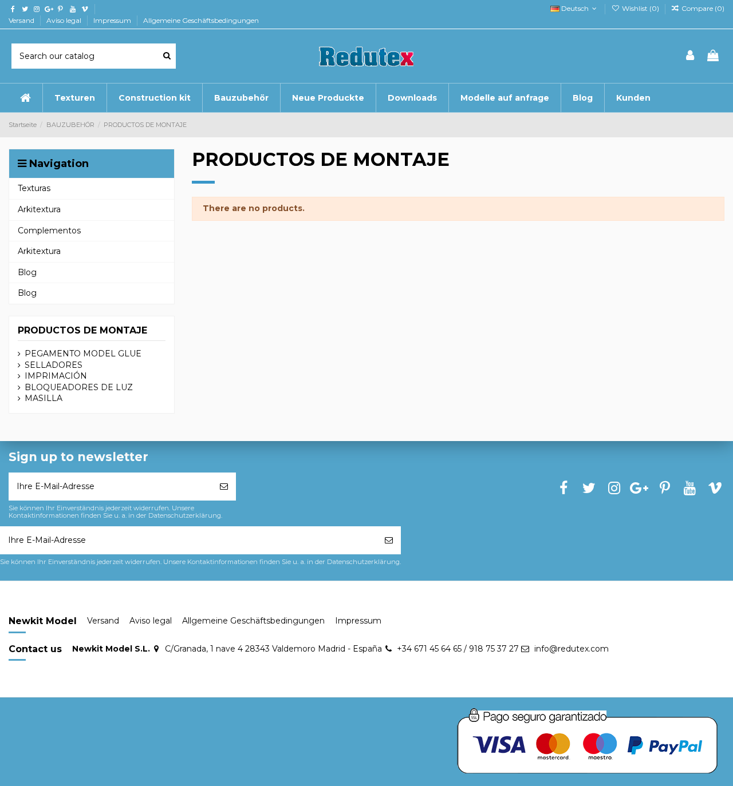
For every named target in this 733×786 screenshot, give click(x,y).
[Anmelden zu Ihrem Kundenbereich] (690, 56)
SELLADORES (53, 365)
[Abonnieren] (224, 487)
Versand (22, 20)
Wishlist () (640, 8)
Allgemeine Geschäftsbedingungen (201, 20)
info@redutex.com (571, 649)
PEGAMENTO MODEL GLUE (83, 353)
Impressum (113, 20)
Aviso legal (64, 20)
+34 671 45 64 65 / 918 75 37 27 (458, 649)
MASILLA (43, 398)
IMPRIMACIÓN (56, 376)
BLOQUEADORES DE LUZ (79, 387)
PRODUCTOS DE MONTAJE (82, 330)
